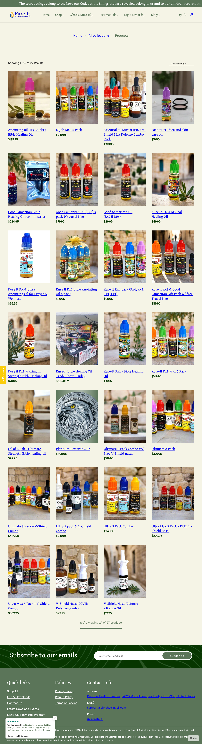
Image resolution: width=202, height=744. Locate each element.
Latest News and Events (23, 709)
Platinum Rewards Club (73, 448)
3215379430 (95, 719)
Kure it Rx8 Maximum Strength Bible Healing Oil (27, 373)
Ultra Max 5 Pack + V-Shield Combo (28, 606)
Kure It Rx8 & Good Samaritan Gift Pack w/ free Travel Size (172, 294)
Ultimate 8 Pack (163, 448)
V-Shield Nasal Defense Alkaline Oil (121, 606)
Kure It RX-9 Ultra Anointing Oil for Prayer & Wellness (27, 294)
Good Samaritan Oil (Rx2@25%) (118, 214)
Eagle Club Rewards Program (26, 715)
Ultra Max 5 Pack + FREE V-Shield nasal (172, 528)
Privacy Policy (64, 691)
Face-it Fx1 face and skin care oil (170, 132)
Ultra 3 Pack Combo (118, 526)
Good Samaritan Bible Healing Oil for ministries (26, 214)
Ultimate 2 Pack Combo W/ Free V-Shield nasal (124, 451)
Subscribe (177, 656)
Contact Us (14, 703)
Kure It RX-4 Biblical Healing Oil (167, 214)
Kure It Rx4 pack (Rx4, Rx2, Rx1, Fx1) (124, 291)
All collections (98, 36)
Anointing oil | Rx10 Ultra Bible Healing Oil (27, 132)
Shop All (12, 691)
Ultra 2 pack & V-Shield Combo (73, 528)
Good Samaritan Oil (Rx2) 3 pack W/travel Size (76, 214)
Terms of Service (66, 703)
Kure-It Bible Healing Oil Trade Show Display (74, 373)
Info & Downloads (18, 697)
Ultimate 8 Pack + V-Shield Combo (28, 528)
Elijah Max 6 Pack (69, 129)
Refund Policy (64, 697)
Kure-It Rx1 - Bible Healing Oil (123, 373)
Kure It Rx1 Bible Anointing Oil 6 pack (76, 291)
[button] (186, 15)
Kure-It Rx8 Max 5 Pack (169, 371)
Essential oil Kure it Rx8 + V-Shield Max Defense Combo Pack (125, 134)
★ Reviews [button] (3, 375)
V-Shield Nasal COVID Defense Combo (72, 606)
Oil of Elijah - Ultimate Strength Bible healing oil (27, 451)
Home (77, 36)
